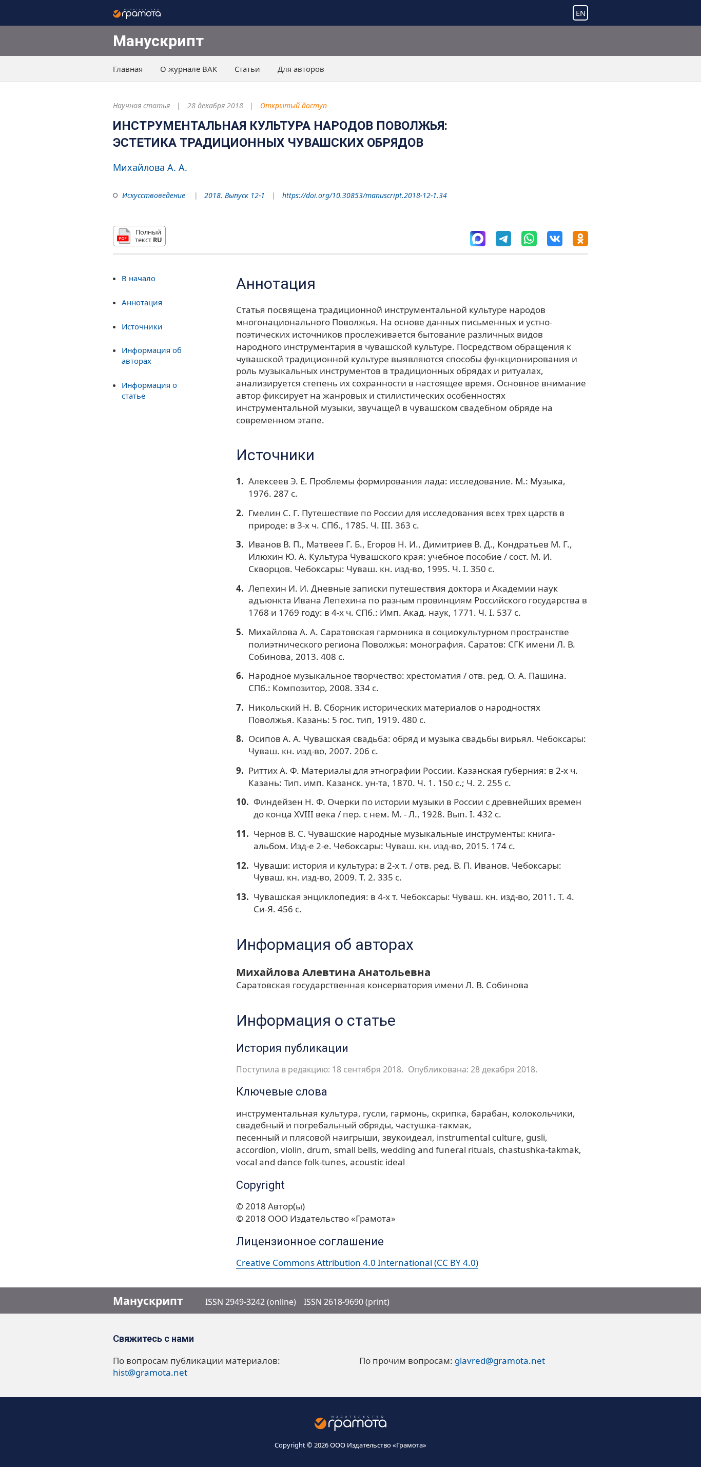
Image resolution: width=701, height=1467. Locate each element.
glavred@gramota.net (500, 1360)
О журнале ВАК (188, 69)
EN (581, 13)
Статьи (247, 69)
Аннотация (142, 302)
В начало (138, 278)
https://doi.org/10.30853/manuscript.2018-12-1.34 (364, 195)
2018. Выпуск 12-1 (234, 195)
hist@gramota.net (150, 1372)
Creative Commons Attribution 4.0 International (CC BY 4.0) (357, 1262)
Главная (128, 69)
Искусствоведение (153, 195)
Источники (142, 326)
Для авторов (301, 69)
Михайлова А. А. (150, 167)
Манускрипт (158, 41)
